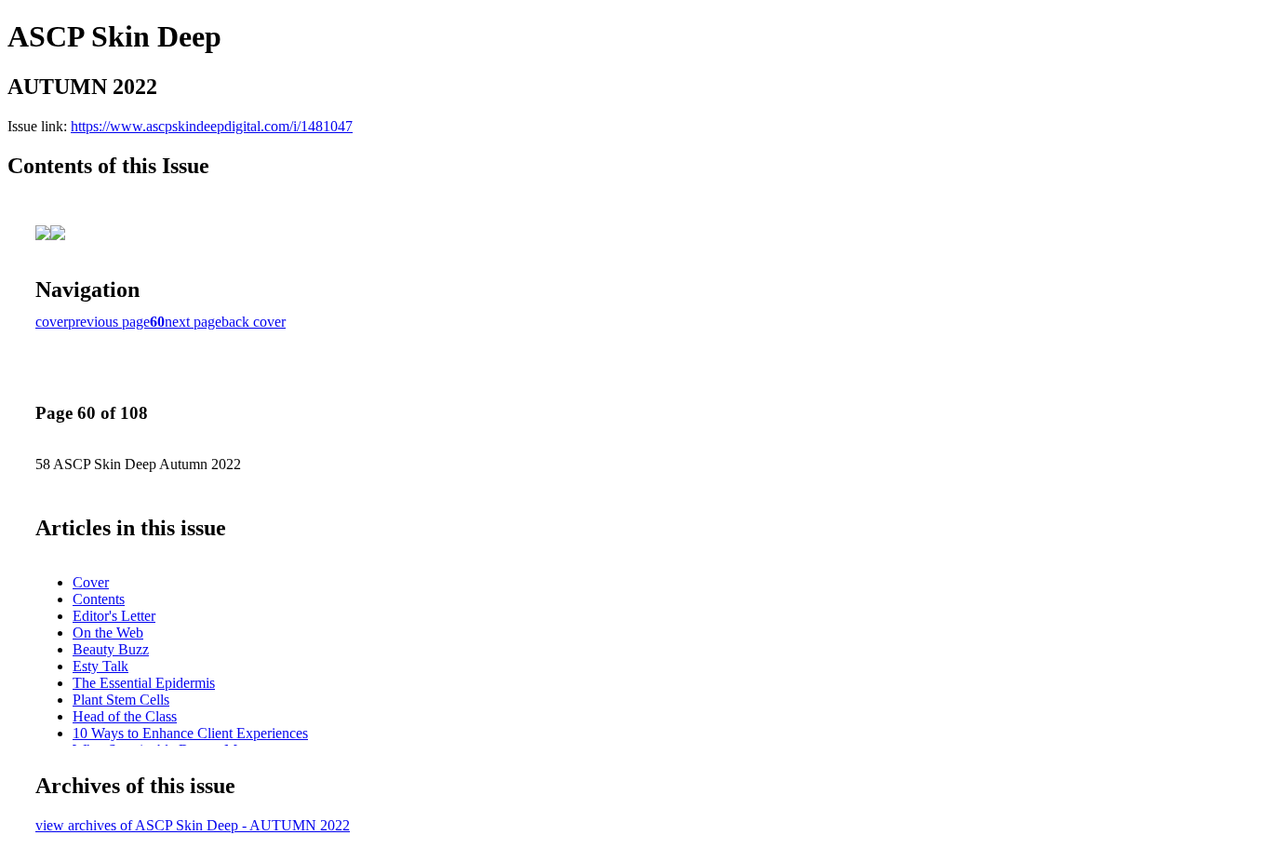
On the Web (108, 632)
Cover (91, 582)
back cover (253, 322)
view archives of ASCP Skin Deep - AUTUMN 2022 (192, 825)
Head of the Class (125, 716)
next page (193, 322)
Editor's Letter (114, 616)
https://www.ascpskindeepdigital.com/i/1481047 (212, 126)
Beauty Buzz (111, 649)
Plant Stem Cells (121, 699)
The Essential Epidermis (144, 683)
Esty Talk (100, 666)
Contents (99, 599)
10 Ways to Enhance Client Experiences (190, 733)
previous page (109, 322)
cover (51, 322)
